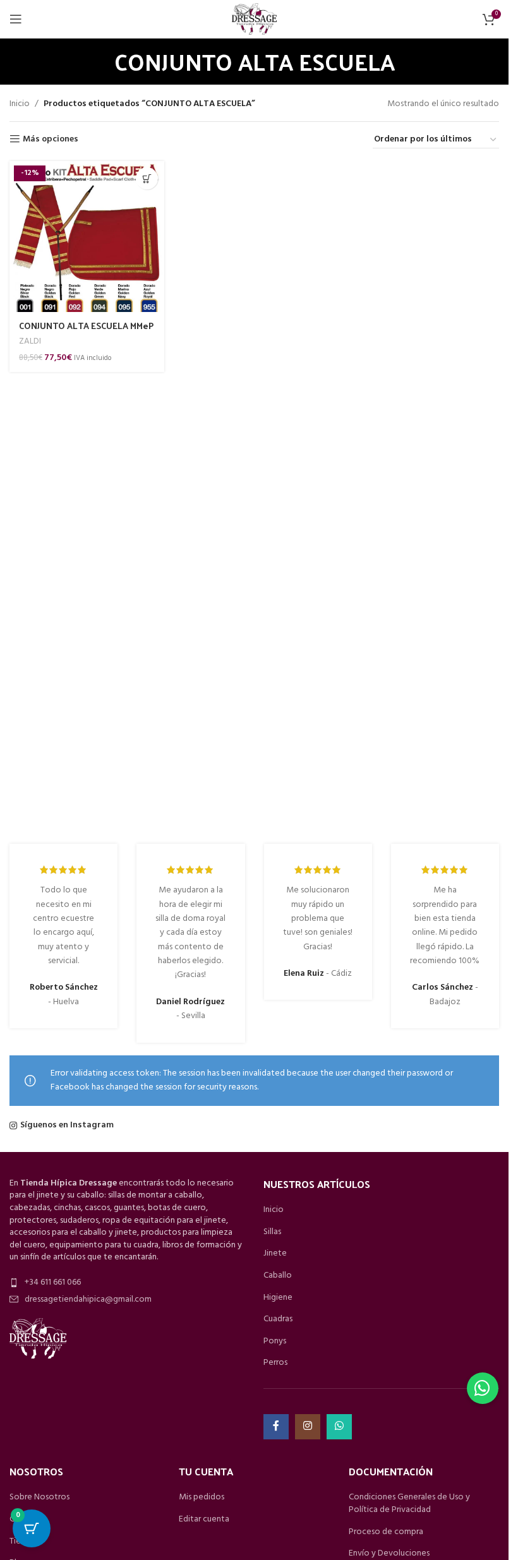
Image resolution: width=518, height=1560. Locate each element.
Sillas (272, 1232)
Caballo (277, 1275)
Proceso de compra (386, 1532)
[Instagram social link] (307, 1426)
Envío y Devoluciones (389, 1553)
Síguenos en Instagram (67, 1125)
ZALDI (30, 341)
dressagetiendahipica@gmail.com (88, 1299)
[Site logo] (254, 19)
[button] (482, 1388)
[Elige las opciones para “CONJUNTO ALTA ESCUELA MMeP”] (147, 178)
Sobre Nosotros (39, 1497)
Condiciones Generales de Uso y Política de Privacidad (409, 1503)
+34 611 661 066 (53, 1282)
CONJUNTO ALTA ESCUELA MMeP (86, 325)
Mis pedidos (201, 1497)
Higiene (277, 1298)
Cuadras (277, 1319)
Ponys (274, 1341)
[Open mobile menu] (15, 19)
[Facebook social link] (276, 1426)
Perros (275, 1363)
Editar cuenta (204, 1519)
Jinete (275, 1253)
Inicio (19, 104)
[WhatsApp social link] (339, 1426)
